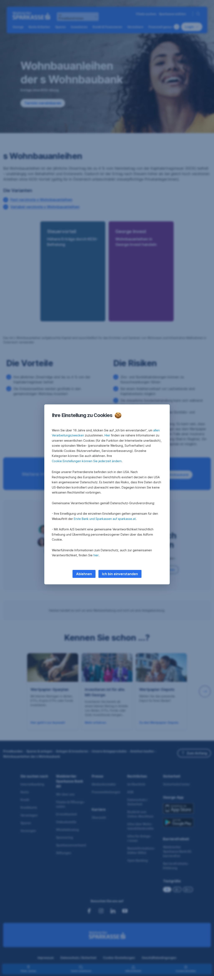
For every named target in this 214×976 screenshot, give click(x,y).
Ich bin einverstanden (120, 574)
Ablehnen (84, 574)
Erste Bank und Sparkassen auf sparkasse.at (105, 519)
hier (96, 555)
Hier (107, 435)
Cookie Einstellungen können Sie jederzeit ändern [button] (87, 461)
